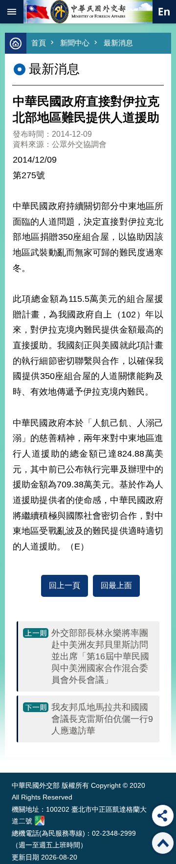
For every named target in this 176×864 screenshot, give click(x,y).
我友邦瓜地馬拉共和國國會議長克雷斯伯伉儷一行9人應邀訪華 (102, 719)
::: (14, 754)
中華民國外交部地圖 (39, 820)
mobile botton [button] (11, 11)
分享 (163, 815)
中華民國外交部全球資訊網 (88, 11)
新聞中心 (74, 43)
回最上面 (116, 585)
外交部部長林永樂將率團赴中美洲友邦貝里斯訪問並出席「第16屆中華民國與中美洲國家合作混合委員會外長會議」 (100, 656)
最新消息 (118, 43)
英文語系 (164, 11)
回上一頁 (64, 585)
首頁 (38, 43)
